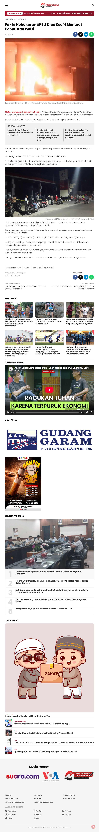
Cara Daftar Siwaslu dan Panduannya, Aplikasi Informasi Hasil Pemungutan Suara (54, 742)
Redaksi (8, 795)
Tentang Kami (11, 798)
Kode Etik (38, 795)
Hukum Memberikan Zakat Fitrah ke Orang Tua (27, 716)
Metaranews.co (48, 828)
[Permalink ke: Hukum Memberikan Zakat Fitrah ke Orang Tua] (49, 667)
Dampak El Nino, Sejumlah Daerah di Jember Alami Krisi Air (43, 609)
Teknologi (18, 722)
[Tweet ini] (80, 34)
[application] (49, 390)
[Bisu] (87, 412)
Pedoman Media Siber (43, 802)
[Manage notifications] (93, 827)
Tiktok (10, 818)
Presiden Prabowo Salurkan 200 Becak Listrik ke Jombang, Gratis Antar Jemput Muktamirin (19, 322)
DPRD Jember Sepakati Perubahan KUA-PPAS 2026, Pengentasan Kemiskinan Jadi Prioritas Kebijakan (78, 350)
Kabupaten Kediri (13, 268)
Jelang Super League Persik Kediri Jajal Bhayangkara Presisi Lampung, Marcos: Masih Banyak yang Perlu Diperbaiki (18, 351)
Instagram (12, 814)
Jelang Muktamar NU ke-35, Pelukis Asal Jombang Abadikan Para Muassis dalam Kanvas (51, 582)
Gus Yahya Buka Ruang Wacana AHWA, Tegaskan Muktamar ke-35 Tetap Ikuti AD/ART (55, 13)
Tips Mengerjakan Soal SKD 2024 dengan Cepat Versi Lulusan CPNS (46, 752)
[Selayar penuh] (91, 412)
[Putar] (8, 412)
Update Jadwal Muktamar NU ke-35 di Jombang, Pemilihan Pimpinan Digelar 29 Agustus (79, 321)
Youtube (68, 814)
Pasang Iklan (69, 798)
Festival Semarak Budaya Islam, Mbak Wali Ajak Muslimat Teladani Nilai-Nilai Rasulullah (78, 134)
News (7, 714)
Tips (11, 714)
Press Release (69, 795)
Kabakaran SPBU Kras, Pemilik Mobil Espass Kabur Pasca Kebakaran (73, 286)
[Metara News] (49, 5)
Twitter (39, 811)
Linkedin (39, 814)
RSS (37, 818)
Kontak (37, 798)
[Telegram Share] (86, 34)
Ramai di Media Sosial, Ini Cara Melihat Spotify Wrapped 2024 (43, 733)
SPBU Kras (48, 268)
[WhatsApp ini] (91, 34)
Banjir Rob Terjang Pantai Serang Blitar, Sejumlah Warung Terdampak (25, 286)
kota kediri (36, 268)
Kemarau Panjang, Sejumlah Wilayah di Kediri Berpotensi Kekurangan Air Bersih (51, 600)
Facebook (12, 811)
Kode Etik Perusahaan (15, 802)
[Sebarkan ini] (75, 34)
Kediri (26, 268)
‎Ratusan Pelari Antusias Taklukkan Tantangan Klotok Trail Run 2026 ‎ (20, 132)
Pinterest (68, 811)
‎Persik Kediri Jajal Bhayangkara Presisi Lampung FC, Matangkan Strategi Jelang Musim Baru (48, 135)
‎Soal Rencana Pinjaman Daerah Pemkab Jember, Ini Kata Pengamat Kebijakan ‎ (48, 573)
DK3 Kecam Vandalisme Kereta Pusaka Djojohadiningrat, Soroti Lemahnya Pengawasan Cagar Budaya (51, 591)
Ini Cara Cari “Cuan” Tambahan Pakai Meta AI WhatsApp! (41, 724)
